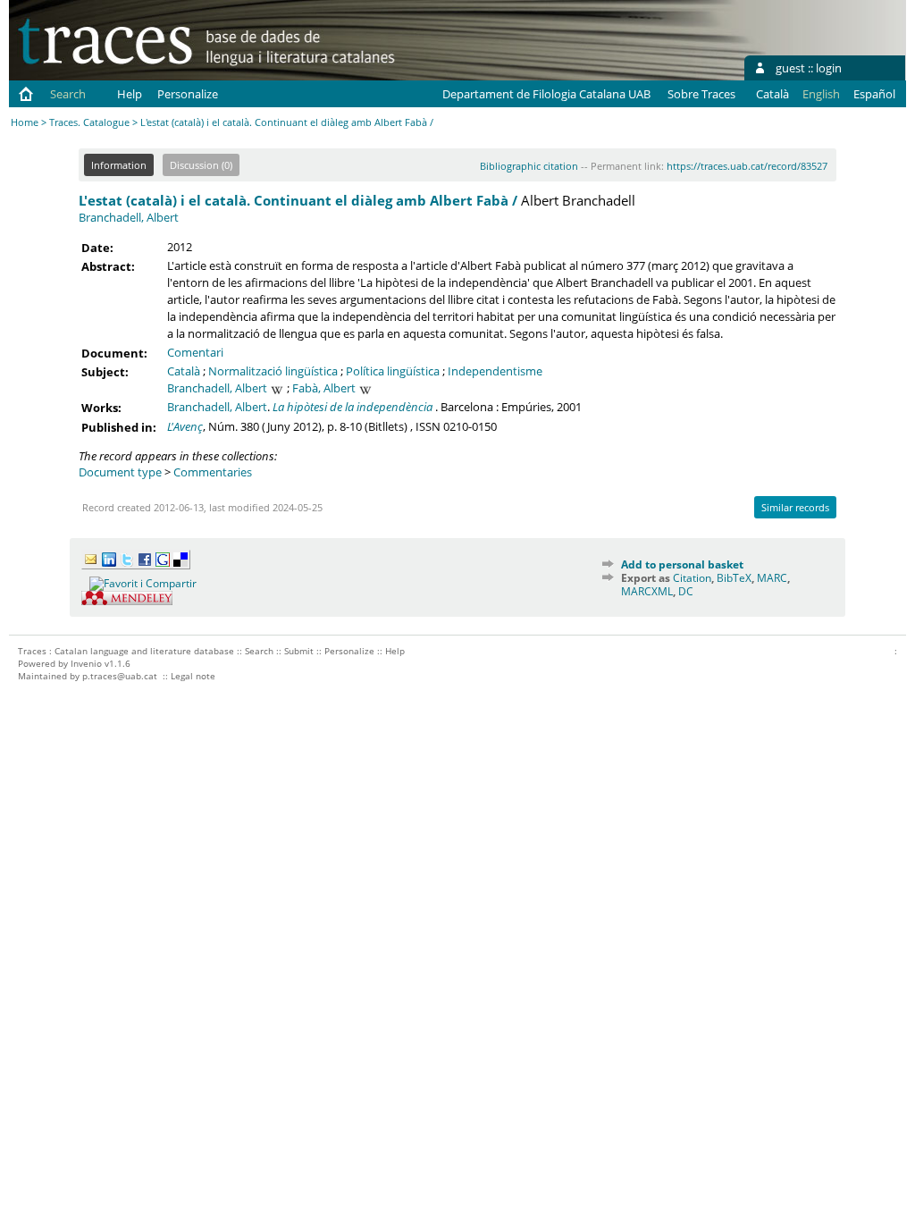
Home (24, 122)
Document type (120, 472)
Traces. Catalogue (89, 122)
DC (685, 591)
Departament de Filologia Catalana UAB (546, 94)
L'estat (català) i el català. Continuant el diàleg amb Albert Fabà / (298, 200)
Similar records (795, 507)
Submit (299, 650)
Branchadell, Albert (129, 217)
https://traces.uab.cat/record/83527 (747, 166)
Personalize (187, 94)
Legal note (193, 675)
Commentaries (212, 472)
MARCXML (647, 591)
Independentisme (495, 371)
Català (772, 94)
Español (874, 94)
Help (129, 94)
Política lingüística (393, 371)
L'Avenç (185, 426)
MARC (772, 578)
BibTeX (734, 578)
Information (119, 165)
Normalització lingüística (273, 371)
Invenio (86, 663)
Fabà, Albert (324, 388)
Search (68, 94)
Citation (692, 578)
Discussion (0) (201, 165)
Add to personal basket (682, 564)
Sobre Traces (701, 94)
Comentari (195, 352)
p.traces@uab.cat (119, 675)
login (829, 68)
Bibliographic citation (529, 166)
